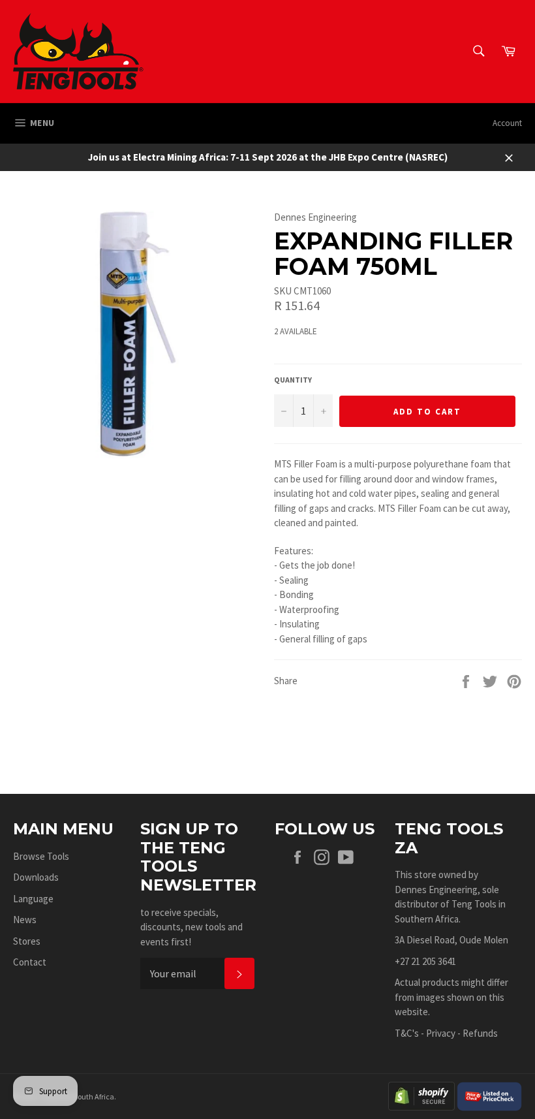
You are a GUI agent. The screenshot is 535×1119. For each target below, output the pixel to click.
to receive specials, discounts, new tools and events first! (191, 927)
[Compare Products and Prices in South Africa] (489, 1095)
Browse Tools (41, 856)
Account (507, 123)
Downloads (36, 877)
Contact (29, 962)
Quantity (293, 380)
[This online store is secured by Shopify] (421, 1095)
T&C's (407, 1033)
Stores (26, 941)
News (25, 919)
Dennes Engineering (436, 889)
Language (33, 898)
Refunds (480, 1033)
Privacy (440, 1033)
